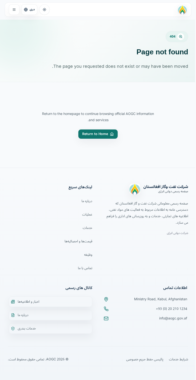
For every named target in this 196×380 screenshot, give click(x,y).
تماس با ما (85, 268)
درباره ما (87, 201)
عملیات (87, 214)
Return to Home (95, 133)
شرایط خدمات (178, 359)
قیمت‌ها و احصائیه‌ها (78, 241)
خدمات (87, 227)
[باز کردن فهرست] (14, 9)
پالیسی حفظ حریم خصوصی (144, 359)
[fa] (182, 9)
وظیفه (88, 254)
